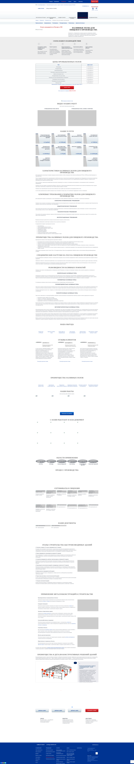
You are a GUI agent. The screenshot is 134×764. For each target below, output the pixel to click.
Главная (51, 1)
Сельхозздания (62, 463)
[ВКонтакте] (1, 762)
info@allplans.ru (85, 6)
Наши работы (38, 758)
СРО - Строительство (55, 527)
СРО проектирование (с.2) (72, 507)
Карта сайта (89, 755)
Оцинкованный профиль (72, 18)
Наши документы (38, 751)
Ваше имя (38, 690)
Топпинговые (71, 23)
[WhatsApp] (4, 762)
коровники (74, 623)
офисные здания (41, 644)
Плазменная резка (93, 17)
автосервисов (71, 637)
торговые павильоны (47, 613)
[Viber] (2, 762)
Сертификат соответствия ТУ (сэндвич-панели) (72, 495)
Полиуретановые (63, 23)
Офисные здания (93, 463)
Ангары (41, 463)
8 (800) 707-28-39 (41, 8)
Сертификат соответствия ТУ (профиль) (61, 494)
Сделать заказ (95, 1)
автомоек (67, 637)
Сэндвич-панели (61, 17)
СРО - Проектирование (40, 527)
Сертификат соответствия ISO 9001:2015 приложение (40, 510)
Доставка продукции (59, 761)
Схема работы (38, 757)
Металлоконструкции (41, 17)
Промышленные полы (83, 17)
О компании (56, 1)
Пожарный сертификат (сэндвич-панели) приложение (50, 496)
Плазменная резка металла (50, 758)
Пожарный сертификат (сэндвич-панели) (40, 494)
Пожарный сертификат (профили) (82, 494)
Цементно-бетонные (80, 23)
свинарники (44, 624)
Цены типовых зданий (70, 751)
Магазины (72, 463)
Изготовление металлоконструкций (59, 753)
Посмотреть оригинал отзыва (42, 361)
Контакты (81, 1)
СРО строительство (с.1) (61, 506)
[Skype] (5, 762)
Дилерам (37, 753)
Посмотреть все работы (67, 413)
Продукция (63, 1)
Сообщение (38, 695)
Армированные (47, 23)
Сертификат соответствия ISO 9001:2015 (93, 495)
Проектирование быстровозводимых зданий (60, 750)
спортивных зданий (48, 629)
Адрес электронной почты (84, 690)
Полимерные (55, 23)
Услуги (69, 1)
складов (48, 601)
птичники (39, 624)
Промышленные (39, 23)
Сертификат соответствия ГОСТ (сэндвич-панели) (50, 510)
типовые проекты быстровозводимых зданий (55, 647)
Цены (75, 1)
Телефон (59, 690)
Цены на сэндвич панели (71, 757)
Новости (37, 760)
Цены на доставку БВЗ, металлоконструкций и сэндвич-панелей (70, 754)
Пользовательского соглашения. (92, 707)
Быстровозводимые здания (51, 18)
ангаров (44, 601)
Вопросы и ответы (39, 755)
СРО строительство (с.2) (92, 506)
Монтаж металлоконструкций (61, 755)
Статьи (37, 762)
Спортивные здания (82, 464)
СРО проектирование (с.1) (82, 507)
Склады (51, 463)
